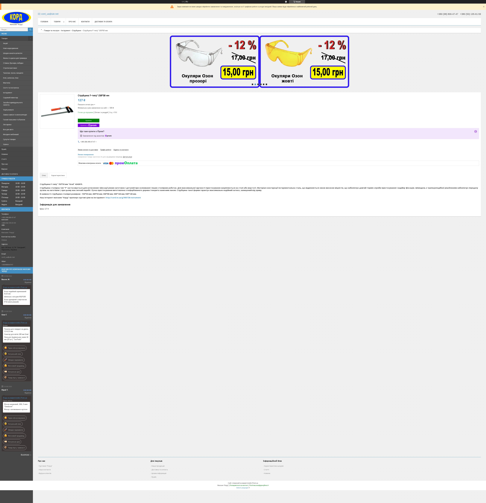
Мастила (6, 83)
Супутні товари (9, 139)
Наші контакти (45, 469)
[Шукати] (30, 29)
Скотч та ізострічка (11, 88)
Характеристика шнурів (274, 466)
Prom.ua (255, 483)
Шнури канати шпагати (12, 53)
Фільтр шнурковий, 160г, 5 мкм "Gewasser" (15, 405)
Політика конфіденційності (259, 485)
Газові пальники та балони (14, 119)
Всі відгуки (25, 454)
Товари (4, 38)
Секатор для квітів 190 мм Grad (16, 334)
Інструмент (7, 92)
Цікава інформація (158, 473)
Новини (5, 154)
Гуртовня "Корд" (45, 466)
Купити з (84, 125)
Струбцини (76, 30)
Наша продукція (158, 466)
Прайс (4, 149)
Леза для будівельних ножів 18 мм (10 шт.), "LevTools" (16, 338)
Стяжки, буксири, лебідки (13, 63)
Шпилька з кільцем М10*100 (15, 297)
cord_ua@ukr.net (8, 257)
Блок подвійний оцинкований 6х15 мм (15, 293)
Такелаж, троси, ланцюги (13, 73)
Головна (44, 22)
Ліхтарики (7, 124)
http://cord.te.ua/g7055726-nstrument (123, 197)
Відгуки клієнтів (45, 473)
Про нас (5, 164)
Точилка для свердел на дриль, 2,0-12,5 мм (16, 330)
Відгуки (4, 169)
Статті (4, 159)
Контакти (85, 22)
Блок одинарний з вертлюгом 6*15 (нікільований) (15, 301)
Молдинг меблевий (11, 134)
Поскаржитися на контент (239, 485)
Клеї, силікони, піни (10, 78)
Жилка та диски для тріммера (15, 58)
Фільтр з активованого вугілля (15, 409)
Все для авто (8, 129)
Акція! (5, 43)
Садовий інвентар (10, 97)
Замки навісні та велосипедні (15, 115)
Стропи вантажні (10, 68)
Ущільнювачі (8, 110)
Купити (89, 120)
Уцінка (5, 144)
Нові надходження (10, 48)
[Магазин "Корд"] (16, 17)
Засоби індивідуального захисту (13, 103)
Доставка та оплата (10, 174)
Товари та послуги (51, 30)
